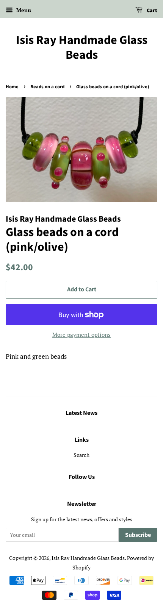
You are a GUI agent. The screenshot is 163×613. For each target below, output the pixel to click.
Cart (151, 10)
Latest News (81, 413)
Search (81, 454)
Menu (23, 10)
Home (12, 86)
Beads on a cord (47, 86)
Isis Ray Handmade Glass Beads (81, 47)
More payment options (81, 334)
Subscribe (138, 535)
